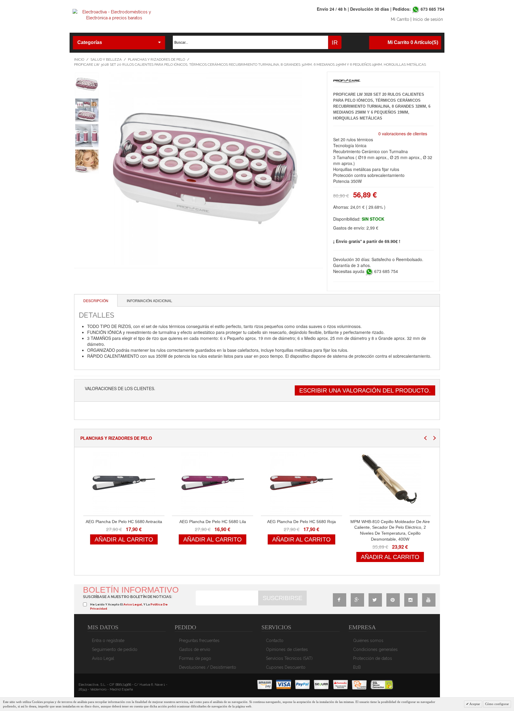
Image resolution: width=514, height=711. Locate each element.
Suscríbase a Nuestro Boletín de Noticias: (127, 596)
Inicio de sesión (428, 19)
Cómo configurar (497, 704)
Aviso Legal (103, 658)
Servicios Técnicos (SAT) (289, 658)
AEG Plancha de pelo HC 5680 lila (212, 521)
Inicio (79, 59)
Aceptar (474, 704)
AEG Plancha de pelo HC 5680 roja (301, 521)
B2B (357, 667)
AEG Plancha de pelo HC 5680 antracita (124, 521)
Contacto (274, 640)
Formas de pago (195, 658)
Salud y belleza (106, 59)
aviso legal (132, 604)
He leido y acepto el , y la (129, 606)
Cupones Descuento (285, 667)
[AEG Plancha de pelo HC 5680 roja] (301, 483)
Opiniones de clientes (287, 649)
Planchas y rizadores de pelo (156, 59)
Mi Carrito (400, 19)
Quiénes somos (368, 640)
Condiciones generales (375, 649)
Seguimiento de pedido (114, 649)
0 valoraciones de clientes (402, 133)
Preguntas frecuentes (199, 640)
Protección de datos (372, 658)
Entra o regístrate (108, 640)
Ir (335, 42)
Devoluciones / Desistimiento (207, 667)
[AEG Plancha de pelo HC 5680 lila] (212, 483)
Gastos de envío (194, 649)
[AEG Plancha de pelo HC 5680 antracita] (123, 483)
